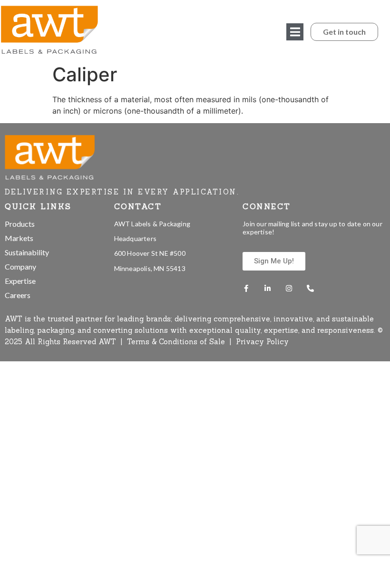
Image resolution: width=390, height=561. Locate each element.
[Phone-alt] (310, 288)
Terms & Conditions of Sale (177, 341)
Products (20, 224)
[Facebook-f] (246, 288)
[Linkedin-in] (267, 288)
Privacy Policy (262, 341)
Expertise (20, 281)
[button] (294, 31)
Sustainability (27, 252)
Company (20, 266)
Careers (17, 295)
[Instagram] (288, 288)
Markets (19, 238)
